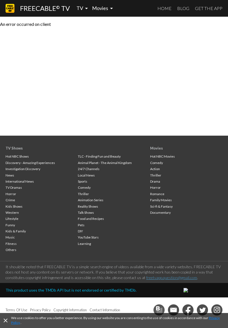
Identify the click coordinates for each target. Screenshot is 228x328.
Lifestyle (12, 219)
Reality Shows (88, 206)
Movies (156, 148)
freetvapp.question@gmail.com (171, 277)
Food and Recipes (91, 219)
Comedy (84, 187)
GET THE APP (208, 8)
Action (155, 169)
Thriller (83, 194)
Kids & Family (16, 231)
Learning (84, 244)
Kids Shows (14, 206)
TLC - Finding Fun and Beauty (99, 156)
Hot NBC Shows (17, 156)
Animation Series (90, 200)
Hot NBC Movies (162, 156)
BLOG (183, 8)
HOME (164, 8)
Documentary (160, 212)
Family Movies (161, 200)
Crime (10, 200)
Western (12, 212)
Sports (82, 181)
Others (11, 250)
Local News (86, 175)
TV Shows (14, 148)
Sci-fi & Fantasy (161, 206)
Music (10, 237)
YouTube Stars (88, 237)
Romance (157, 194)
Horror (11, 194)
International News (20, 181)
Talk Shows (86, 212)
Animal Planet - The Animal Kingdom (105, 163)
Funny (10, 225)
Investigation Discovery (23, 169)
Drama (155, 181)
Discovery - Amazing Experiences (30, 163)
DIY (80, 231)
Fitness (11, 244)
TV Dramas (14, 187)
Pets (81, 225)
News (10, 175)
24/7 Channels (89, 169)
